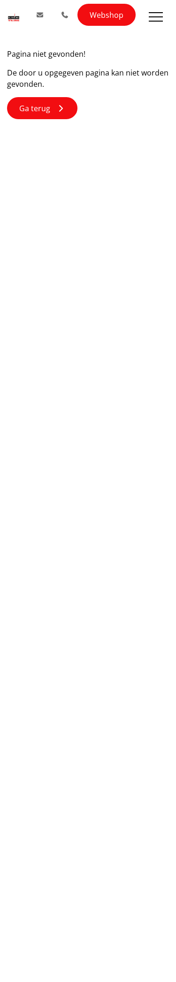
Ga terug (37, 108)
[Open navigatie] (155, 17)
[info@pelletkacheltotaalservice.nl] (40, 14)
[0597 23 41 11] (65, 14)
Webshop (106, 15)
